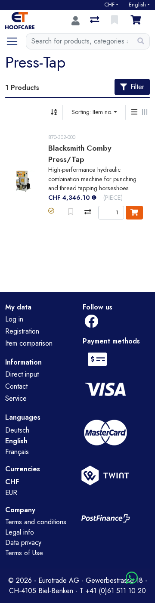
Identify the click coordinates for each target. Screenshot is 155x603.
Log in (14, 319)
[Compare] (87, 212)
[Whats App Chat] (132, 578)
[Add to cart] (134, 213)
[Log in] (75, 21)
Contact (16, 386)
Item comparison (29, 343)
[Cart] (137, 21)
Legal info (19, 532)
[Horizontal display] (145, 112)
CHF (109, 5)
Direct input (22, 374)
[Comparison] (95, 20)
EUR (11, 493)
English (137, 5)
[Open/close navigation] (15, 41)
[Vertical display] (134, 112)
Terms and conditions (35, 522)
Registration (22, 331)
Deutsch (17, 430)
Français (17, 452)
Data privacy (23, 542)
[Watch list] (115, 20)
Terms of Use (24, 553)
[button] (51, 211)
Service (16, 398)
